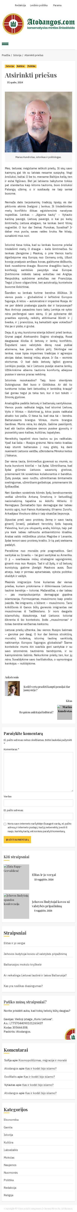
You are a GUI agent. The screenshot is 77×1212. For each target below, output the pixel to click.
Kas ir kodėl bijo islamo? (40, 1068)
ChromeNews (50, 1208)
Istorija (10, 66)
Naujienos (10, 1165)
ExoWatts (10, 1076)
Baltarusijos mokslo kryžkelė (22, 964)
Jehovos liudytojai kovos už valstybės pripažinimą (51, 904)
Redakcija (10, 1187)
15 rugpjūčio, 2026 (43, 879)
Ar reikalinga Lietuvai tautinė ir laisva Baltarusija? (35, 975)
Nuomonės (11, 1172)
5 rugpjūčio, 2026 (43, 910)
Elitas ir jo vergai (44, 875)
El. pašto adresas (13, 810)
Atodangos (11, 1068)
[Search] (70, 44)
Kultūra (20, 66)
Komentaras (11, 749)
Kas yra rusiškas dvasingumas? (23, 986)
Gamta (8, 1127)
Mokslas (9, 1157)
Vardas (8, 796)
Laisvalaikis (11, 1150)
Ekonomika (11, 1119)
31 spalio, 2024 (15, 82)
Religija (8, 1195)
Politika (32, 66)
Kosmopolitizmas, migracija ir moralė (43, 1060)
